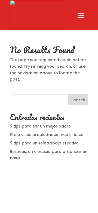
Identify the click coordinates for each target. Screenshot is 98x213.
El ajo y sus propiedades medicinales (46, 134)
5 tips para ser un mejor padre (41, 126)
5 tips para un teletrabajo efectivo (44, 143)
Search (78, 100)
